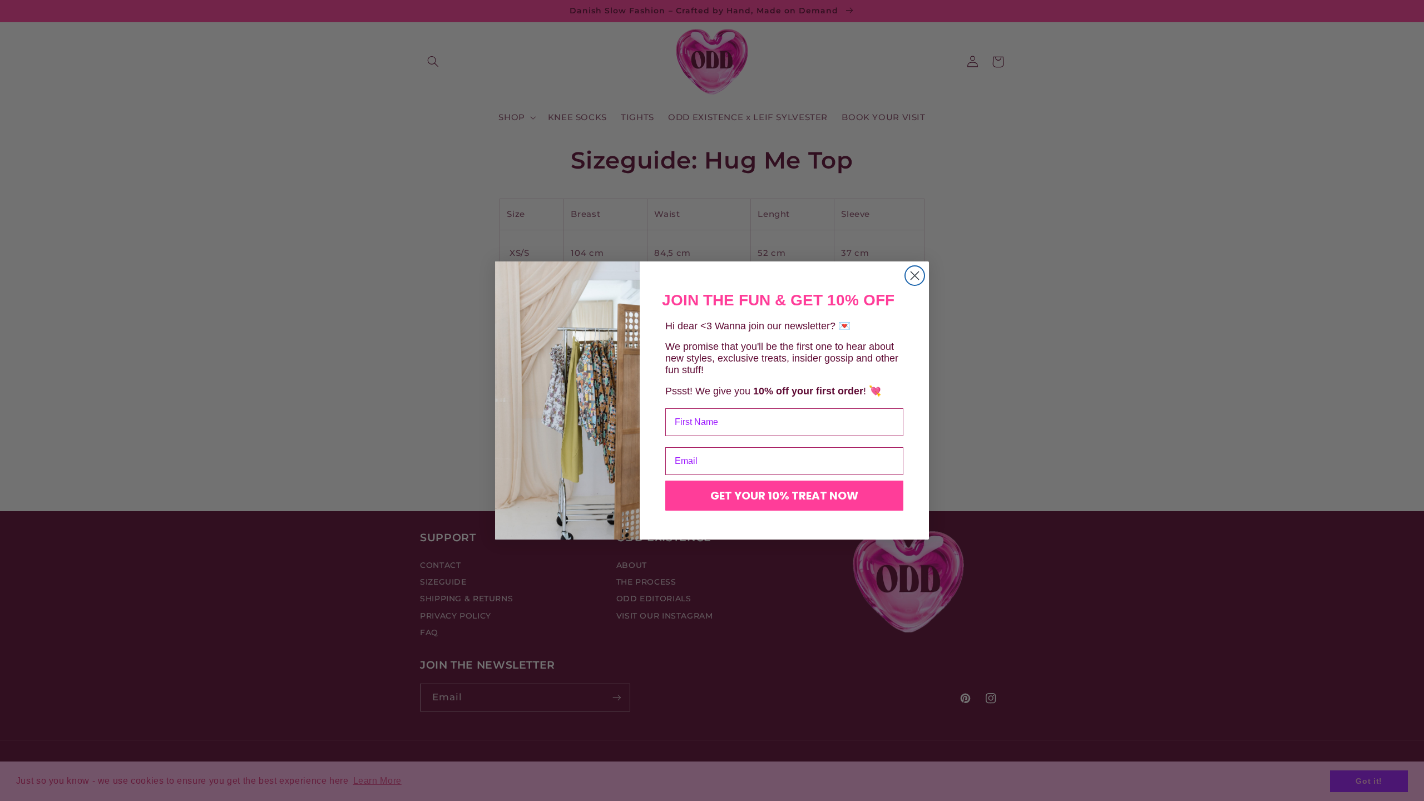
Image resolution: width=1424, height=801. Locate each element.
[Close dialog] (914, 275)
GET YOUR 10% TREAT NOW (784, 495)
